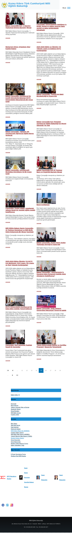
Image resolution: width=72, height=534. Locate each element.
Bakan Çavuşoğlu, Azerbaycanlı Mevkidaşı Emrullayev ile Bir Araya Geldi (19, 172)
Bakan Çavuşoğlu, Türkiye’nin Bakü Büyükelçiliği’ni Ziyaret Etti (50, 95)
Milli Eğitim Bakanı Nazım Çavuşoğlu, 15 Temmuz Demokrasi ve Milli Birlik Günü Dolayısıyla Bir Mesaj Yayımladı (20, 230)
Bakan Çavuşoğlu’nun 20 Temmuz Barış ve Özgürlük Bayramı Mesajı (49, 171)
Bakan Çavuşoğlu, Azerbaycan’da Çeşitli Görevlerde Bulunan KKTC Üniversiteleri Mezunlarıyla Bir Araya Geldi (19, 99)
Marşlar (26, 487)
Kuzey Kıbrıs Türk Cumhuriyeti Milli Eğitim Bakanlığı (29, 4)
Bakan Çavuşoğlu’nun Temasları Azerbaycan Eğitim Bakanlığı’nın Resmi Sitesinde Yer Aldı (51, 123)
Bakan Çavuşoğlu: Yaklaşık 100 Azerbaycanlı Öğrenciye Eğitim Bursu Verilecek (20, 133)
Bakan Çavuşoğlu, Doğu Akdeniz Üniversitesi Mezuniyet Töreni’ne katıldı (51, 309)
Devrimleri (27, 477)
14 (37, 371)
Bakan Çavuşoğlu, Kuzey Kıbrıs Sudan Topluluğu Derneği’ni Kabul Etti (51, 243)
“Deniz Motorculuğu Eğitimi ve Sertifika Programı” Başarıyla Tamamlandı (51, 346)
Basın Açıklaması (43, 205)
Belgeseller (44, 480)
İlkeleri (26, 472)
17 (51, 371)
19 (60, 371)
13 (32, 371)
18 (56, 371)
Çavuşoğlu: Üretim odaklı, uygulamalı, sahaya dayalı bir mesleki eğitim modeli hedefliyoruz (20, 210)
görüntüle (8, 38)
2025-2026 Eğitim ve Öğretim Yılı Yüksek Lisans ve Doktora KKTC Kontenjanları (49, 48)
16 (46, 371)
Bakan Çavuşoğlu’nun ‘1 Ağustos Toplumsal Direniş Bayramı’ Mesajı (18, 27)
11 (23, 371)
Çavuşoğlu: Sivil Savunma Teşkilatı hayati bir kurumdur (19, 346)
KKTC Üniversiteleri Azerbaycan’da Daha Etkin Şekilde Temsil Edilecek (19, 308)
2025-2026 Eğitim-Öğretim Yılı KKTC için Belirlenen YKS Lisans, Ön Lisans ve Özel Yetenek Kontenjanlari (20, 263)
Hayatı (25, 468)
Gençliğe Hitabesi (29, 482)
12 (27, 371)
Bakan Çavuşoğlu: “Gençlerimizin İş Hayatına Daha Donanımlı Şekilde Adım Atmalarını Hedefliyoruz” (51, 274)
